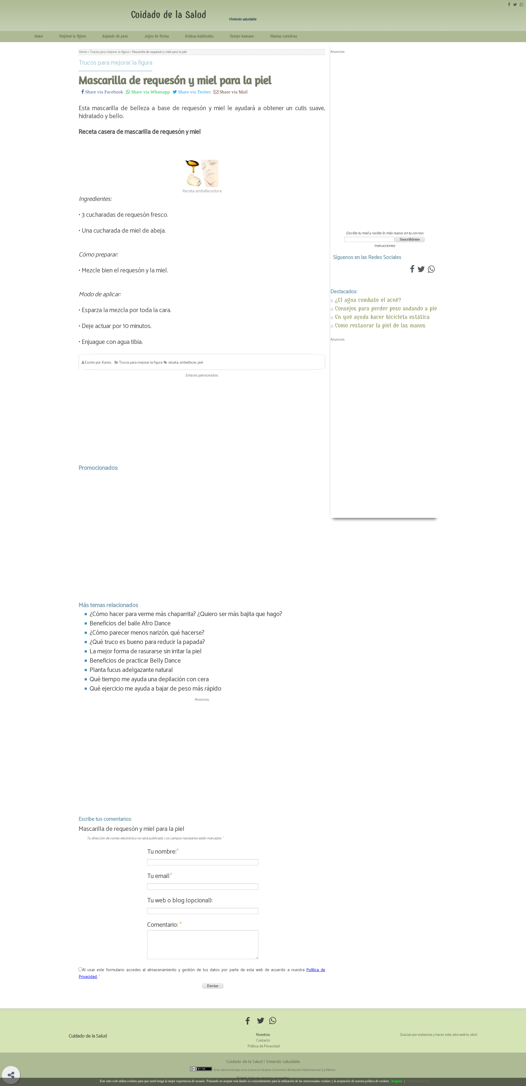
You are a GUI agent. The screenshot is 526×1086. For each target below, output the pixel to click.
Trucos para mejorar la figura (115, 63)
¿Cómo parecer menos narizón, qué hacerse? (147, 633)
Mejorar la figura (72, 36)
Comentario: (164, 925)
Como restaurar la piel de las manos (380, 325)
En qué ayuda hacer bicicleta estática (382, 317)
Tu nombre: (163, 852)
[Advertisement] (202, 419)
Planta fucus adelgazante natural (131, 670)
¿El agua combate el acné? (368, 300)
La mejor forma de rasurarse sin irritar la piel (146, 651)
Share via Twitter (194, 91)
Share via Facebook (103, 91)
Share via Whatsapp (150, 91)
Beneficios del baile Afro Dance (130, 623)
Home (39, 36)
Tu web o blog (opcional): (180, 901)
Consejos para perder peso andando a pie (386, 308)
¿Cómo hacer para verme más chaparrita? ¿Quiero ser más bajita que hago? (186, 614)
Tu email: (159, 876)
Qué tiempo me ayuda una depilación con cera (149, 679)
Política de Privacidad (264, 1046)
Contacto (263, 1041)
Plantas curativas (283, 36)
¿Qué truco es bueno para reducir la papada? (147, 642)
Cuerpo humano (242, 36)
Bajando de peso (115, 36)
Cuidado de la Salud (168, 14)
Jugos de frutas (156, 36)
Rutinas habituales (199, 36)
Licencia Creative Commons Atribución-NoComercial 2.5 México (291, 1070)
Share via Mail (233, 91)
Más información (418, 1081)
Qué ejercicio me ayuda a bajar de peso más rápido (155, 689)
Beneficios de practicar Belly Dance (135, 661)
